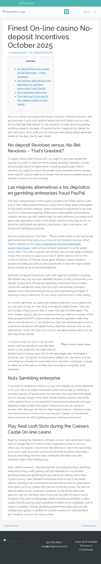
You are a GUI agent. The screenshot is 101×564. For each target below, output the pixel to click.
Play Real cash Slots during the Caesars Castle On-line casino (32, 100)
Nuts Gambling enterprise (32, 92)
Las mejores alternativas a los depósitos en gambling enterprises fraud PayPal (34, 84)
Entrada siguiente (90, 526)
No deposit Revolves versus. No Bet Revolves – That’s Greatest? (33, 73)
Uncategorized (18, 52)
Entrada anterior (10, 526)
